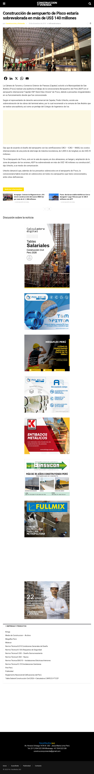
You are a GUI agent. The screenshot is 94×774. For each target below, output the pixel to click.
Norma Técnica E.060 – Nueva (16, 657)
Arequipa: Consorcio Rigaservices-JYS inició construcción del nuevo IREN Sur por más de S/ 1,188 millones (29, 197)
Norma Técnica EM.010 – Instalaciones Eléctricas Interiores (28, 660)
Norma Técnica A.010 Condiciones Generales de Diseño (26, 646)
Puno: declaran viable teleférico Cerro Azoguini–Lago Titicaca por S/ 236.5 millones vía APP (75, 197)
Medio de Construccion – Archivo (18, 635)
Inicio (5, 766)
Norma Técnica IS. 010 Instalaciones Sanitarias (23, 664)
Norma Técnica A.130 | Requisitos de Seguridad (23, 650)
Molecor (8, 643)
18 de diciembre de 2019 (37, 23)
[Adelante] (49, 209)
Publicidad (9, 671)
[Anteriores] (45, 209)
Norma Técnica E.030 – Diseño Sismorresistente (23, 653)
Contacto (38, 766)
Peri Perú (8, 668)
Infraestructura (55, 23)
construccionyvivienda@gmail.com (47, 751)
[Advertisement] (47, 127)
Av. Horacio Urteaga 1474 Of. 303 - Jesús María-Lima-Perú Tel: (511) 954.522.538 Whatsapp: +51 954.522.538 (47, 747)
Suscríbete (15, 766)
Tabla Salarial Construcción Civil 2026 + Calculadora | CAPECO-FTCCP (32, 678)
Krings (7, 632)
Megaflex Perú (11, 639)
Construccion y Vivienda (15, 23)
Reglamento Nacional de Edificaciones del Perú (23, 675)
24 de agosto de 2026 (22, 202)
